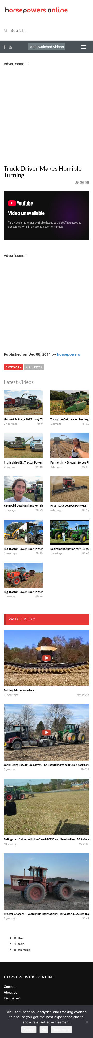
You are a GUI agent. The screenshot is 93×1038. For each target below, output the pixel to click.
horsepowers (68, 354)
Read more (61, 1029)
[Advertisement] (46, 112)
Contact (10, 986)
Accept (29, 1029)
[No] (86, 1021)
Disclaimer (12, 998)
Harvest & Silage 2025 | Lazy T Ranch (27, 419)
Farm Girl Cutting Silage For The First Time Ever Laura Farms (42, 505)
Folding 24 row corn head (19, 690)
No (43, 1029)
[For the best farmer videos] (36, 9)
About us (10, 992)
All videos (34, 367)
